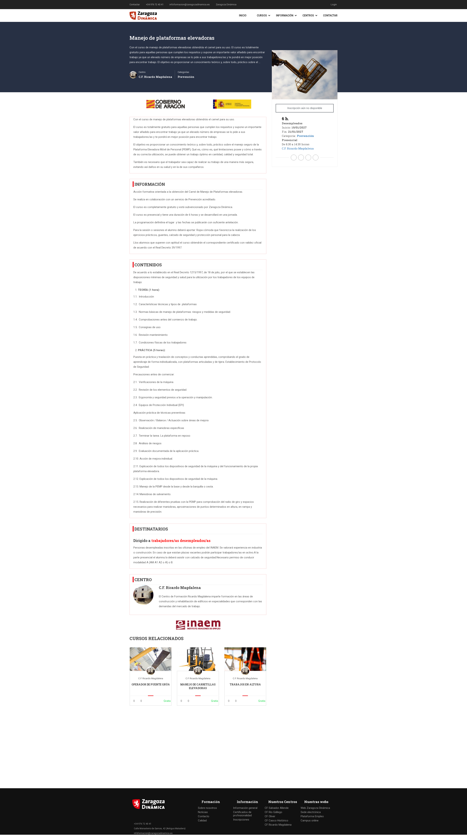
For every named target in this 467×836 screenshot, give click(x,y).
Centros (308, 15)
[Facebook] (294, 157)
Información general (245, 808)
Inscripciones (241, 819)
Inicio (242, 15)
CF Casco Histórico (276, 820)
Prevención (186, 77)
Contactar (330, 15)
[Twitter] (301, 157)
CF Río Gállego (273, 812)
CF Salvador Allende (277, 808)
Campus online (310, 820)
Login (334, 4)
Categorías (183, 72)
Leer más (150, 659)
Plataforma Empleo (312, 816)
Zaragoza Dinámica (226, 4)
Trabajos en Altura (245, 684)
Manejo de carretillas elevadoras (198, 686)
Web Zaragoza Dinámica (315, 808)
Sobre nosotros (207, 808)
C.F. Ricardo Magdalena (180, 587)
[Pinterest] (308, 157)
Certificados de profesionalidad (242, 813)
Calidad (202, 820)
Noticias (203, 812)
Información (284, 15)
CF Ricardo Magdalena (278, 824)
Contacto (203, 816)
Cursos (262, 15)
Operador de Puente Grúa (151, 684)
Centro (142, 72)
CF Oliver (270, 816)
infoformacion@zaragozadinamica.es (189, 4)
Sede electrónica (311, 812)
